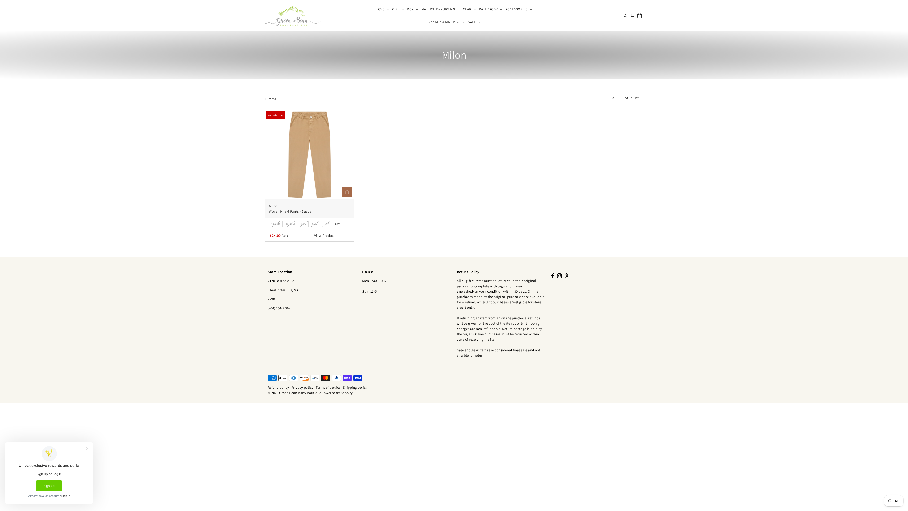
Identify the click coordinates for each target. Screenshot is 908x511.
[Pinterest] (566, 275)
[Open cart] (639, 15)
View (324, 235)
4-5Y (326, 224)
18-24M (290, 224)
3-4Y (315, 224)
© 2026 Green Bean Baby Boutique (294, 393)
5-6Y (337, 224)
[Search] (625, 15)
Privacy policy (302, 387)
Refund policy (278, 387)
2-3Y (303, 224)
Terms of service (328, 387)
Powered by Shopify (337, 393)
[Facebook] (552, 275)
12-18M (275, 224)
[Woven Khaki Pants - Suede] (309, 154)
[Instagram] (559, 275)
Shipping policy (355, 387)
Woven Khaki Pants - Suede (290, 211)
